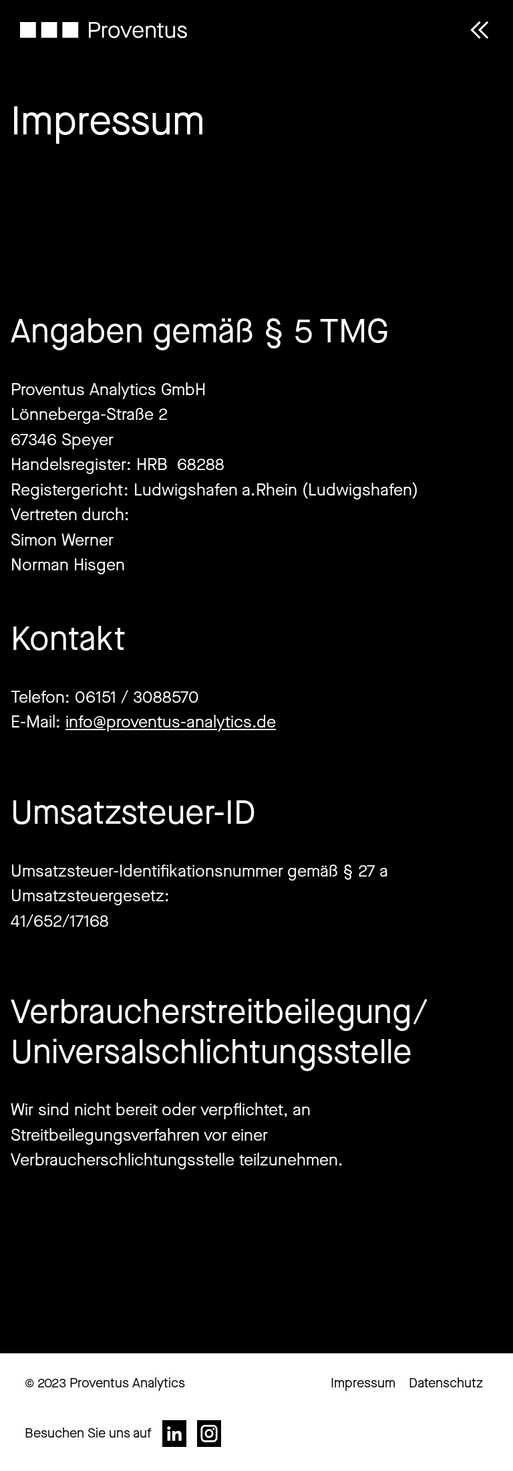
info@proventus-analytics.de (170, 722)
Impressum (363, 1383)
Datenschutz (446, 1383)
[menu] (479, 34)
